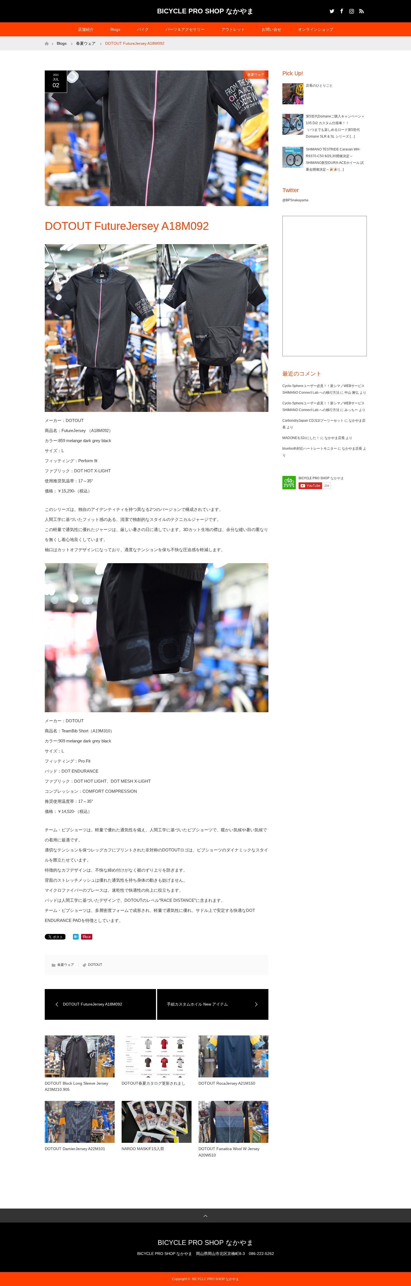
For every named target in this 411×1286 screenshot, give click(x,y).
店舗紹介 (86, 29)
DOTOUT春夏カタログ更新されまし (153, 1083)
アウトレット (233, 29)
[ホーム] (46, 38)
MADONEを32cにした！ (301, 438)
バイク (143, 29)
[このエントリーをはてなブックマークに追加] (76, 938)
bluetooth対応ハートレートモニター (309, 448)
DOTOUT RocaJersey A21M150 (227, 1083)
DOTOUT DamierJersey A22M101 (75, 1148)
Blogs (115, 29)
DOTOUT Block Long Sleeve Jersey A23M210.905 (76, 1086)
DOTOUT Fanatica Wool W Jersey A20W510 (229, 1151)
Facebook (341, 10)
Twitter (331, 10)
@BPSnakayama (295, 200)
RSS (360, 10)
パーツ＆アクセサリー (185, 29)
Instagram (351, 10)
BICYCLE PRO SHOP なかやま (205, 11)
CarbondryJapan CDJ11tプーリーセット (313, 421)
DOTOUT (95, 965)
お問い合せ (271, 29)
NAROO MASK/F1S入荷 (143, 1148)
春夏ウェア (255, 75)
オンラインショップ (315, 29)
